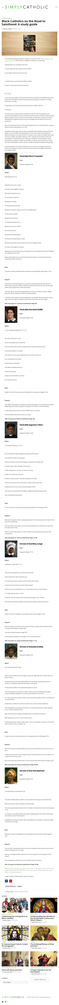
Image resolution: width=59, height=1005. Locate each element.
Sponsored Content (10, 967)
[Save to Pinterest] (10, 881)
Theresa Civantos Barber (8, 971)
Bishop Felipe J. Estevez (36, 948)
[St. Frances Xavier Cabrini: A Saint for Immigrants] (15, 933)
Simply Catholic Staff (36, 973)
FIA (3, 967)
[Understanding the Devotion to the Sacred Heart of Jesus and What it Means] (43, 905)
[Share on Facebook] (6, 881)
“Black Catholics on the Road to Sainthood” (15, 868)
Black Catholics (7, 18)
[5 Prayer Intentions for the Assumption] (43, 958)
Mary (51, 967)
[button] (2, 7)
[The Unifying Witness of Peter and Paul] (43, 933)
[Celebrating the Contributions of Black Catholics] (15, 905)
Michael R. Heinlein (7, 28)
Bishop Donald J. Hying (36, 922)
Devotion (33, 914)
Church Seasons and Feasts (39, 967)
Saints (20, 886)
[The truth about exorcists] (15, 958)
